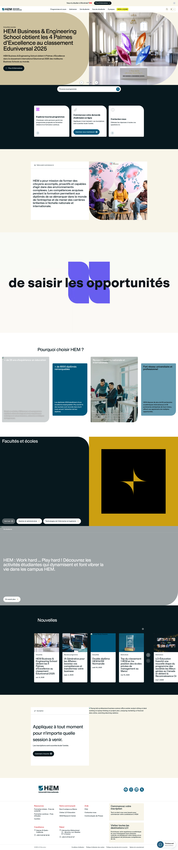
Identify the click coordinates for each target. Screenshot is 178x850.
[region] (89, 282)
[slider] (45, 325)
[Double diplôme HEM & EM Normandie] (103, 657)
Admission (73, 9)
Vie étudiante (84, 9)
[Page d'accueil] (48, 797)
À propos (111, 9)
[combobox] (89, 89)
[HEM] (12, 9)
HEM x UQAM (122, 9)
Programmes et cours (58, 9)
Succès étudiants (98, 9)
